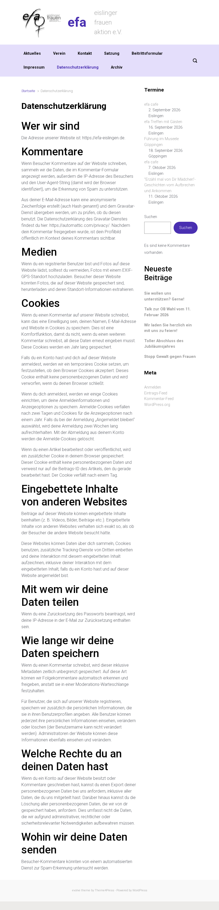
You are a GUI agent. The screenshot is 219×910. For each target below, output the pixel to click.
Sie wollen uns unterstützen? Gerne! (164, 296)
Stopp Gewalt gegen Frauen (170, 356)
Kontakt (85, 53)
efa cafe (151, 104)
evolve (76, 890)
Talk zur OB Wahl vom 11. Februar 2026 (167, 312)
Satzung (111, 53)
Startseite (28, 91)
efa (77, 22)
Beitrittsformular (147, 53)
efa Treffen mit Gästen (163, 122)
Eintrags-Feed (155, 393)
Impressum (34, 67)
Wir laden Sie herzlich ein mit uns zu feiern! (168, 328)
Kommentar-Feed (159, 399)
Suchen (150, 217)
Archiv (116, 67)
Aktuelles (32, 53)
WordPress (139, 890)
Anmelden (152, 387)
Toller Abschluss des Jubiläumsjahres (163, 344)
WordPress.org (157, 404)
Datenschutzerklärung (78, 67)
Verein (59, 53)
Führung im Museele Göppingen (161, 142)
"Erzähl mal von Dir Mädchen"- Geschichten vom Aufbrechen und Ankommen (169, 185)
